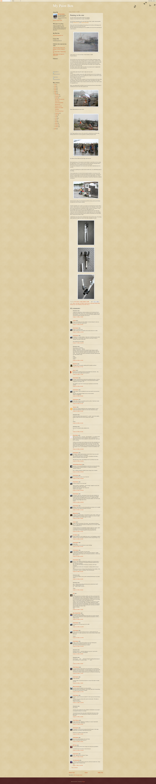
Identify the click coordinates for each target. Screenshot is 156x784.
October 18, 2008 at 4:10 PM (78, 531)
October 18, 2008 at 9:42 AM (78, 423)
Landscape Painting (93, 303)
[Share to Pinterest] (98, 301)
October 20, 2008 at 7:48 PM (78, 683)
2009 (55, 91)
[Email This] (93, 301)
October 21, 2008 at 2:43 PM (78, 716)
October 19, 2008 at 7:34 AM (78, 609)
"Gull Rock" (57, 109)
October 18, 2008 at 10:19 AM (78, 449)
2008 (55, 93)
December (57, 94)
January (56, 126)
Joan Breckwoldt (76, 760)
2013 (55, 84)
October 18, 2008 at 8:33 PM (78, 546)
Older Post (100, 772)
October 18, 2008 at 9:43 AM (78, 431)
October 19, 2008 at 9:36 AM (78, 619)
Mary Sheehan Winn (76, 613)
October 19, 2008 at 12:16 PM (78, 646)
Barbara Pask (75, 513)
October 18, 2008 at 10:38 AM (78, 461)
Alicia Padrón (75, 435)
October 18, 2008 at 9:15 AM (78, 411)
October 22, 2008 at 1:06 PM (78, 741)
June (56, 118)
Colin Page (77, 303)
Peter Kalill (84, 304)
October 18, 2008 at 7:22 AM (78, 374)
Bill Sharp (75, 745)
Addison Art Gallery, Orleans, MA (59, 47)
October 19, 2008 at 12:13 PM (78, 626)
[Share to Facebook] (97, 301)
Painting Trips (72, 304)
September (57, 113)
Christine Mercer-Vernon (77, 464)
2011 (55, 88)
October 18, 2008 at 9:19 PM (78, 579)
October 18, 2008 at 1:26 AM (78, 360)
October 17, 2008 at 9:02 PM (78, 324)
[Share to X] (96, 301)
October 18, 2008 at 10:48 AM (78, 502)
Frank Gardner (75, 335)
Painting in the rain (58, 106)
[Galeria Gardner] (53, 78)
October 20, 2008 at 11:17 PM (78, 691)
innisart (74, 320)
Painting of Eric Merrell (59, 107)
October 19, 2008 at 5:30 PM (78, 653)
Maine (99, 303)
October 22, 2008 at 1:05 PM (78, 734)
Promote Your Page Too (56, 74)
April (56, 121)
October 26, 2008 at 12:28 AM (78, 750)
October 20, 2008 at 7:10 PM (78, 673)
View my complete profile (57, 20)
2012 (55, 86)
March (56, 123)
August (56, 114)
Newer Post (72, 772)
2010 (55, 89)
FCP (73, 593)
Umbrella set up (76, 22)
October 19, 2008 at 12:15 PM (78, 637)
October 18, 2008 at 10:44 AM (78, 490)
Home (86, 772)
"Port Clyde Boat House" (59, 111)
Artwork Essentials (85, 22)
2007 (55, 128)
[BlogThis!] (95, 301)
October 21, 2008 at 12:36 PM (78, 702)
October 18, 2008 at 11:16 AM (78, 509)
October (56, 97)
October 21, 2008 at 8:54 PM (78, 724)
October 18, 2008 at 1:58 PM (78, 518)
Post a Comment (75, 767)
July (56, 116)
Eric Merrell (82, 303)
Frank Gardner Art (55, 71)
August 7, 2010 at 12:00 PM (78, 765)
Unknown (74, 407)
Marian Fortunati (76, 686)
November (57, 96)
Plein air (88, 304)
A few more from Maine (59, 102)
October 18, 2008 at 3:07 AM (78, 366)
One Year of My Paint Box (59, 99)
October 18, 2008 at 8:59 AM (78, 396)
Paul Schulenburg (79, 304)
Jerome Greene (87, 303)
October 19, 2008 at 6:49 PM (78, 663)
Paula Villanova (76, 667)
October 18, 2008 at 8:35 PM (78, 556)
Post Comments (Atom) (78, 775)
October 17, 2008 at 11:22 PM (78, 332)
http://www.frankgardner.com (58, 35)
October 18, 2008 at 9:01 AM (78, 403)
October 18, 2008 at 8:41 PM (78, 571)
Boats (74, 303)
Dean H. (74, 370)
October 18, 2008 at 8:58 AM (78, 386)
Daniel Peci (75, 363)
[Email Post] (91, 301)
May (56, 119)
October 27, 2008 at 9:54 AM (78, 756)
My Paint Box (63, 5)
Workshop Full (57, 104)
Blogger (83, 781)
